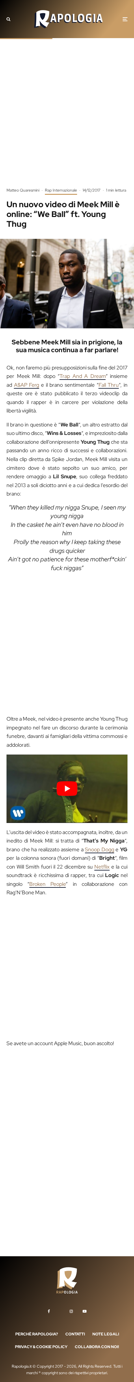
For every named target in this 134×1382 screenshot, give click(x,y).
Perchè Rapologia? (36, 1333)
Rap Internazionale (61, 190)
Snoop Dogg (99, 849)
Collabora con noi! (97, 1346)
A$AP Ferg (26, 384)
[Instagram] (71, 1311)
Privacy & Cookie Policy (41, 1346)
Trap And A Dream (83, 376)
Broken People (47, 884)
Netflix (102, 866)
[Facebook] (49, 1311)
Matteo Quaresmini (23, 190)
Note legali (105, 1333)
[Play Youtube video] (67, 789)
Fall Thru (109, 384)
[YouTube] (84, 1311)
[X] (60, 1310)
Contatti (75, 1333)
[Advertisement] (67, 117)
